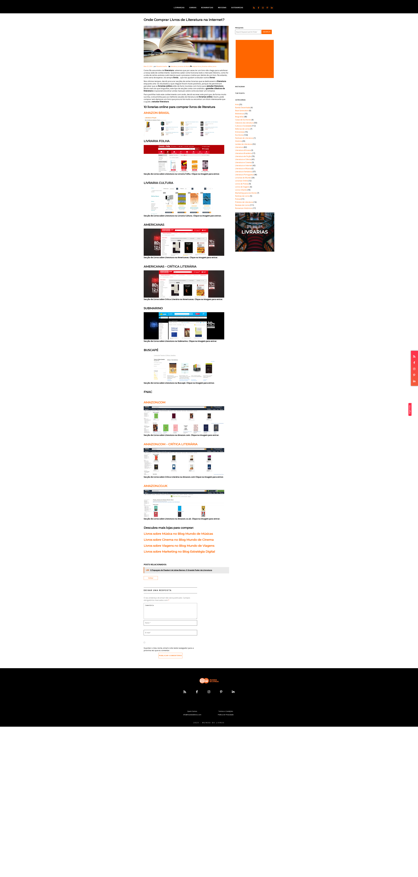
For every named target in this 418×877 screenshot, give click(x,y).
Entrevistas (239, 132)
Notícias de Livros (242, 196)
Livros (214, 66)
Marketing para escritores (246, 193)
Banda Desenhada (242, 107)
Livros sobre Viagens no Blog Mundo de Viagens (179, 545)
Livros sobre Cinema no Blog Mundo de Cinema (179, 539)
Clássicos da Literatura (244, 123)
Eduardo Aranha (161, 66)
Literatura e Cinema (243, 162)
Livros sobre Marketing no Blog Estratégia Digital (179, 551)
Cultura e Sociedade (243, 126)
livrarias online (207, 66)
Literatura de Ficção (243, 156)
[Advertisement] (255, 59)
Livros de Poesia (241, 184)
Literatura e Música (243, 168)
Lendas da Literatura (243, 144)
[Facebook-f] (258, 8)
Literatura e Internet (243, 165)
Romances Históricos (243, 208)
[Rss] (254, 8)
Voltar (150, 578)
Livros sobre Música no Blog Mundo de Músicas (178, 534)
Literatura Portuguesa (244, 174)
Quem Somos (192, 711)
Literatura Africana (243, 150)
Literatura (174, 66)
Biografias (239, 116)
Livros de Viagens (242, 187)
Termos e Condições (225, 711)
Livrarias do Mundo (184, 66)
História (238, 141)
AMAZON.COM (154, 402)
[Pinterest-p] (267, 8)
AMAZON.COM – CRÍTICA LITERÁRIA (170, 444)
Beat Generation (242, 110)
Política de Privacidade (226, 715)
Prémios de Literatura (244, 202)
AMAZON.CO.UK (155, 486)
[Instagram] (263, 8)
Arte (237, 104)
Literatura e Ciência (243, 159)
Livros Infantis (241, 190)
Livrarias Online (241, 181)
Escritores (239, 135)
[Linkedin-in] (272, 8)
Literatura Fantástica (243, 171)
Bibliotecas (239, 113)
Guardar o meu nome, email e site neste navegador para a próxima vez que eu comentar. (169, 649)
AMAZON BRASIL (156, 113)
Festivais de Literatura (244, 138)
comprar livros (196, 66)
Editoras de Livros (242, 129)
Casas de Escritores (243, 120)
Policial (238, 199)
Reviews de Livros (242, 205)
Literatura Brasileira (243, 153)
